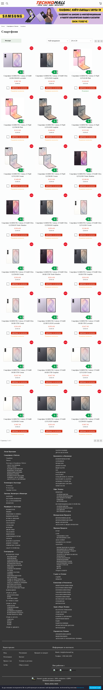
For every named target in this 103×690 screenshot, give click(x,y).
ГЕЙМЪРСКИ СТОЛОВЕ (13, 545)
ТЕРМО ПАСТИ (60, 486)
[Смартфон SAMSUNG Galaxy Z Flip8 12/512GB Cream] (12, 158)
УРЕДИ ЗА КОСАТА (12, 617)
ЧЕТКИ (9, 624)
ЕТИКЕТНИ (60, 499)
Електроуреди (9, 551)
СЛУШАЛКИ (10, 525)
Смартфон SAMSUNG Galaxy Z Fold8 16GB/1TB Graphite (51, 371)
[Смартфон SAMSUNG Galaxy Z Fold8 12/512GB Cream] (80, 354)
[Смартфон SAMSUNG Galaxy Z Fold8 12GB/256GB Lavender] (12, 60)
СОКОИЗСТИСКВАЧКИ (14, 568)
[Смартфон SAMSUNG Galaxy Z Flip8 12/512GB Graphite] (46, 109)
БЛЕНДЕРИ (10, 567)
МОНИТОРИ (10, 503)
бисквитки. (80, 687)
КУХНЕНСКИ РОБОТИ (14, 563)
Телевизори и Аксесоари (12, 483)
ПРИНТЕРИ (59, 492)
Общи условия (24, 665)
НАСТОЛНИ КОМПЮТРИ (13, 498)
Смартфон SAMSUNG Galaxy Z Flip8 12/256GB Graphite (85, 126)
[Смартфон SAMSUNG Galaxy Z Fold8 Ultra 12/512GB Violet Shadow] (80, 158)
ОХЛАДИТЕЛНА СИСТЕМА (64, 483)
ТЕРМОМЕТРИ (61, 556)
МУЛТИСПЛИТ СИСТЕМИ (63, 599)
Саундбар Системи (11, 490)
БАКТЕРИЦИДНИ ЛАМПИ (64, 563)
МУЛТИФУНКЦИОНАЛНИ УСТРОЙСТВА (68, 504)
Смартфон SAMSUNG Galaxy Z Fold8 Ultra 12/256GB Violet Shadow (17, 224)
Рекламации (23, 653)
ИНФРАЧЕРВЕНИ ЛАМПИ (64, 561)
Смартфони (9, 458)
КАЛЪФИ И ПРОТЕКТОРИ (15, 469)
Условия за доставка (25, 661)
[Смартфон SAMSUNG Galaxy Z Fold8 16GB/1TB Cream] (12, 354)
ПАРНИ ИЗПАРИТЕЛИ (63, 558)
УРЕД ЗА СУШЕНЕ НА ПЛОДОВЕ (17, 582)
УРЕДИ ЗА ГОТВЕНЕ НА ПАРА (16, 581)
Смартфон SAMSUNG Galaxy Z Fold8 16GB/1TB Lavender (85, 322)
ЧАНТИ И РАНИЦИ (61, 450)
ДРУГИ (59, 568)
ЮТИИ (9, 596)
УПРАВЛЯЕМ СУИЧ (62, 536)
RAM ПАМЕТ (60, 474)
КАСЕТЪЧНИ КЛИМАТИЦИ (64, 587)
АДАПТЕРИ (59, 544)
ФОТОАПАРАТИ (60, 627)
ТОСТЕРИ (10, 570)
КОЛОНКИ (9, 527)
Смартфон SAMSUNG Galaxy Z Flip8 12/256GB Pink (17, 126)
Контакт (21, 657)
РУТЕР (58, 531)
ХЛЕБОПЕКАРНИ (12, 560)
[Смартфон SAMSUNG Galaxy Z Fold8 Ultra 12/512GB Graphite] (46, 60)
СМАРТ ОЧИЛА (12, 467)
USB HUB (9, 538)
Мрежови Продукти (60, 528)
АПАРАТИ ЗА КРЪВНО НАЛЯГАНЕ (67, 554)
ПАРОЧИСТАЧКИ (12, 598)
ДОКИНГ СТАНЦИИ (12, 543)
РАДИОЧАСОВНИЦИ (62, 623)
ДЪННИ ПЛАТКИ (61, 465)
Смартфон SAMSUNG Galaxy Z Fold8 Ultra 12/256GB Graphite (51, 224)
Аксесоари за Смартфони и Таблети (16, 463)
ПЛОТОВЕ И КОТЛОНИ (14, 584)
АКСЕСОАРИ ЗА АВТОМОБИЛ (16, 479)
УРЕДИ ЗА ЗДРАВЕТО (12, 627)
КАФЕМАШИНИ (11, 590)
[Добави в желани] (8, 88)
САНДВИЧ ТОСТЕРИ (13, 572)
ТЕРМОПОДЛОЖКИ (62, 559)
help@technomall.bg (66, 652)
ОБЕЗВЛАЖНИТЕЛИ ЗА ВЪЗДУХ (66, 551)
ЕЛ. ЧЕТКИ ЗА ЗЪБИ (12, 601)
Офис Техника (58, 489)
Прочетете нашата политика (52, 680)
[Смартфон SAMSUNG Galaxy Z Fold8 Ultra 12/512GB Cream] (80, 207)
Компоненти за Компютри (63, 456)
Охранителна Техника (61, 631)
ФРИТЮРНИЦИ (11, 558)
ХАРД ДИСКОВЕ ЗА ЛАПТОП (64, 477)
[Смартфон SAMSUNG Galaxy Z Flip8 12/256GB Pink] (12, 109)
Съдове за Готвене (60, 574)
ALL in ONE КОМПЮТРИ (13, 501)
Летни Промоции (10, 451)
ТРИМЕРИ (10, 609)
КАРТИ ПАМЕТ (10, 520)
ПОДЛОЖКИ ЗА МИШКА (13, 514)
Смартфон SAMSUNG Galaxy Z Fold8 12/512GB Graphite (51, 420)
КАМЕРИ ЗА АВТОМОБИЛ (64, 616)
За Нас (6, 665)
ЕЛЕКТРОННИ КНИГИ (62, 618)
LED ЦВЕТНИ (61, 509)
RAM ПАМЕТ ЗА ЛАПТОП (63, 479)
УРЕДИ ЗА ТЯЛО (11, 603)
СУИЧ (57, 533)
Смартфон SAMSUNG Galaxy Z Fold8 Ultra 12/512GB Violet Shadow (85, 175)
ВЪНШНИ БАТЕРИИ (13, 474)
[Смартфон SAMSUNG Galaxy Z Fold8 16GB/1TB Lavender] (80, 305)
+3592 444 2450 (67, 656)
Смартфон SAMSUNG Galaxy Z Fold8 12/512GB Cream (85, 371)
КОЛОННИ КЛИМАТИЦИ (63, 590)
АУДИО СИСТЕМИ (61, 612)
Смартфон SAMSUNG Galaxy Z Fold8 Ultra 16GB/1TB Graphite (85, 273)
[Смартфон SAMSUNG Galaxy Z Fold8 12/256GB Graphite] (80, 403)
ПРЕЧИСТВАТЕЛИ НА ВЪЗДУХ (66, 547)
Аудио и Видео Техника (61, 607)
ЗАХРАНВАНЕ (60, 461)
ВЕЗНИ (59, 566)
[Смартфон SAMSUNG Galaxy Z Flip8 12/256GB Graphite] (80, 109)
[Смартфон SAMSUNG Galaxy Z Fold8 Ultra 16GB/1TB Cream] (12, 305)
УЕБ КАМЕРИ (10, 532)
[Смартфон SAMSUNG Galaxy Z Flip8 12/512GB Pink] (80, 60)
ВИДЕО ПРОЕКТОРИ (62, 522)
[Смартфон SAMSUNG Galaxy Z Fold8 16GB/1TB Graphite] (46, 354)
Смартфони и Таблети (12, 455)
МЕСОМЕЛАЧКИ (12, 577)
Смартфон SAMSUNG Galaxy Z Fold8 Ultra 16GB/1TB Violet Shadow (51, 273)
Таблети (8, 460)
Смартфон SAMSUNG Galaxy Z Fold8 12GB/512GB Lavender (51, 322)
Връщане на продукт (41, 653)
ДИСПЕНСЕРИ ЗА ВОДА (14, 586)
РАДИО (58, 621)
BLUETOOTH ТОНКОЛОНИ (64, 609)
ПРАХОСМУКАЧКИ (13, 595)
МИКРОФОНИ (10, 534)
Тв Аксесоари (10, 488)
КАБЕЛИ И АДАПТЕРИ (13, 541)
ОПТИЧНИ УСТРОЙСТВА (63, 481)
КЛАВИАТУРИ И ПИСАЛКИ (15, 475)
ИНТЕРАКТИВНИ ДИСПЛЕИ (64, 520)
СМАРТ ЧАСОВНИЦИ (13, 465)
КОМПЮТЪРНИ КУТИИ (63, 459)
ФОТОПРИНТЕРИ (62, 501)
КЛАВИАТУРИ (10, 509)
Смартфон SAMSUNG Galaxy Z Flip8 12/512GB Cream (17, 175)
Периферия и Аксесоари (12, 506)
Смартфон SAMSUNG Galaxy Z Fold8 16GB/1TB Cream (17, 371)
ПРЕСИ (9, 621)
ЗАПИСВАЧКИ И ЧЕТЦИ (13, 536)
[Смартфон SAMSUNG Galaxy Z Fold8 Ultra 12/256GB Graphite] (46, 207)
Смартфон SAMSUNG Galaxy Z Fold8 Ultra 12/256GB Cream (17, 273)
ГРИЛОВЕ (10, 574)
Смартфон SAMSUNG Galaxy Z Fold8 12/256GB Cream (17, 420)
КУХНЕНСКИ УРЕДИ (12, 554)
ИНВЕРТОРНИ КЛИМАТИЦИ (64, 585)
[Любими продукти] (96, 3)
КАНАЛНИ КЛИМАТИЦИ (63, 594)
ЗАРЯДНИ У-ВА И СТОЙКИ (15, 477)
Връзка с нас (8, 661)
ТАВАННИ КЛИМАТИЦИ (63, 592)
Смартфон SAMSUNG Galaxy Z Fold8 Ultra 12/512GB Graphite (51, 77)
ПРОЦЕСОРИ (60, 463)
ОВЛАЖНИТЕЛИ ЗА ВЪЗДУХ (65, 549)
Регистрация (8, 657)
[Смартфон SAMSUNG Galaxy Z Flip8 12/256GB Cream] (46, 158)
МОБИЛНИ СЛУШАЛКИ (14, 470)
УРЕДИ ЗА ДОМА (11, 593)
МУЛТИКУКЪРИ (12, 556)
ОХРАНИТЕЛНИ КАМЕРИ (63, 634)
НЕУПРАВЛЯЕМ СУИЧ (63, 537)
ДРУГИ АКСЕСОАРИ (62, 452)
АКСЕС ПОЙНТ (60, 540)
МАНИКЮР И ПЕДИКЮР (14, 611)
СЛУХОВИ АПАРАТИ (63, 552)
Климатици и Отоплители (63, 582)
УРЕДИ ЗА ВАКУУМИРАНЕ (15, 579)
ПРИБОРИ (59, 579)
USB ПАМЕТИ (10, 523)
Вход (5, 653)
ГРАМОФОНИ (60, 614)
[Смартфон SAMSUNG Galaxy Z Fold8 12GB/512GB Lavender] (46, 305)
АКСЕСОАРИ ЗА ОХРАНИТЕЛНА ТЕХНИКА (69, 638)
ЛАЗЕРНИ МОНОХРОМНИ (65, 496)
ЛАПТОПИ (9, 496)
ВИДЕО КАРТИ (60, 468)
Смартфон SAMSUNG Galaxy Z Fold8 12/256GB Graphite (85, 420)
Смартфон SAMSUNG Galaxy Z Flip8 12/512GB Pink (85, 77)
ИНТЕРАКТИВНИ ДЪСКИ (63, 518)
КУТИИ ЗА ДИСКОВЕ (12, 518)
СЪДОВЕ (58, 577)
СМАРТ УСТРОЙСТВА (13, 548)
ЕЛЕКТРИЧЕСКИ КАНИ (14, 575)
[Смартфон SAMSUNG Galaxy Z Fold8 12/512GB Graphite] (46, 403)
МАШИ (9, 623)
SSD (57, 470)
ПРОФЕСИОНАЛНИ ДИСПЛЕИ (65, 625)
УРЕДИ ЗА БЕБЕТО (61, 570)
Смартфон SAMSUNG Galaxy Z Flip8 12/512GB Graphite (51, 126)
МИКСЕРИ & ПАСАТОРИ (14, 565)
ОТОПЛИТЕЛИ (60, 601)
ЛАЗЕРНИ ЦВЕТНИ (62, 494)
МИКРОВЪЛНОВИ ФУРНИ (15, 562)
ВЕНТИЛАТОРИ (60, 603)
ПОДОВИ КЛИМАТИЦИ (63, 596)
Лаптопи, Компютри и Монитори (15, 493)
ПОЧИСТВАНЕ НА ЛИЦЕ (14, 614)
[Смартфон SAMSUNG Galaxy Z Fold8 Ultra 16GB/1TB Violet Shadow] (46, 256)
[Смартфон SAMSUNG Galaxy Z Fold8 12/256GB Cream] (12, 403)
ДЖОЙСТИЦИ (10, 529)
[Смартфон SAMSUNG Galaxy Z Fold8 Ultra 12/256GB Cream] (12, 256)
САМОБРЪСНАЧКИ (13, 607)
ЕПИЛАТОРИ (11, 605)
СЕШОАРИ (10, 619)
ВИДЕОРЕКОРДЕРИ (61, 636)
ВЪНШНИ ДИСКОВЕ (12, 516)
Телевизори (9, 485)
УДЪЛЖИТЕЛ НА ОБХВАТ (63, 542)
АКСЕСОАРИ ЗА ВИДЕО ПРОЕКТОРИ (67, 524)
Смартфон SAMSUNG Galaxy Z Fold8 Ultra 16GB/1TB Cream (17, 322)
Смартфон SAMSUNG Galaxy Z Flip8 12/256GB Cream (51, 175)
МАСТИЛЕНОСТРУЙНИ (64, 498)
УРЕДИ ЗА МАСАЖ (62, 565)
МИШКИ (8, 511)
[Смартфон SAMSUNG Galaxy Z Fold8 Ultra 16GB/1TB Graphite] (80, 256)
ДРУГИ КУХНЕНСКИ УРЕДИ (16, 588)
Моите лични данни (51, 683)
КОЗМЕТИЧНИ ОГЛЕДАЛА (15, 612)
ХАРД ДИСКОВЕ (60, 472)
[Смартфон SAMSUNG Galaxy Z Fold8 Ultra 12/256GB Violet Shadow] (12, 207)
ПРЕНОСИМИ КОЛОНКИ (14, 472)
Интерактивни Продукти (62, 515)
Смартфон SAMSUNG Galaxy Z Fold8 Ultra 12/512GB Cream (85, 224)
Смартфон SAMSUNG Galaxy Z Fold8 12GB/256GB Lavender (17, 77)
